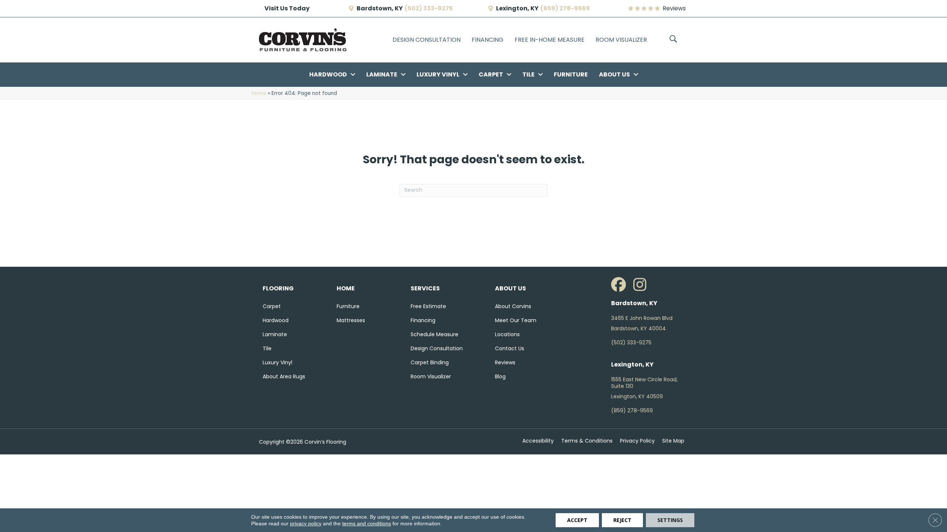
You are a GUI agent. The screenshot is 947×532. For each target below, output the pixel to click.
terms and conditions (366, 523)
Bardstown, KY (380, 8)
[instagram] (642, 285)
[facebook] (620, 285)
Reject (622, 520)
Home (259, 93)
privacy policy (305, 523)
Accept (577, 520)
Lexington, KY (517, 8)
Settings (670, 520)
